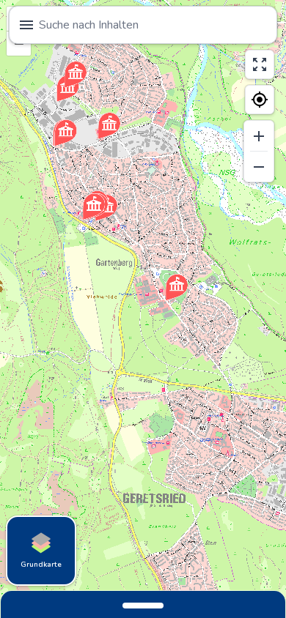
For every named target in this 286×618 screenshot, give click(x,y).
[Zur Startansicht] (259, 64)
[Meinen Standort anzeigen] (259, 99)
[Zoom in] (259, 136)
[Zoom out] (259, 167)
